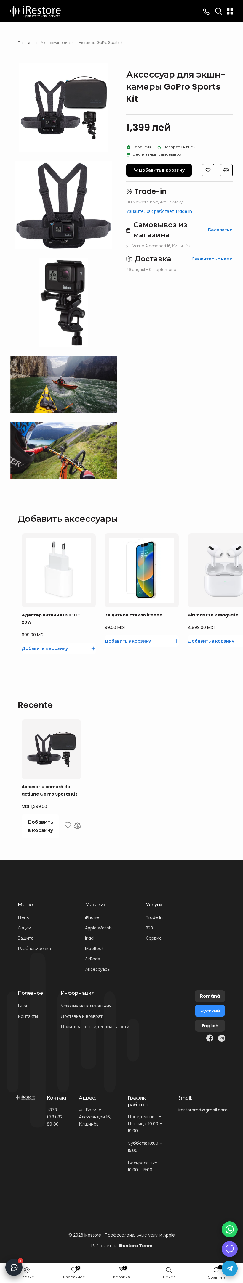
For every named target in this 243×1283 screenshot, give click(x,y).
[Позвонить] (206, 11)
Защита (25, 938)
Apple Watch (98, 928)
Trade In (154, 917)
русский (210, 1011)
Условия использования (86, 1006)
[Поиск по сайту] (219, 11)
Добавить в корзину (40, 826)
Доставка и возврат (82, 1016)
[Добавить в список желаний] (68, 826)
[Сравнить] (77, 826)
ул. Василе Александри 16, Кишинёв (95, 1117)
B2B (149, 928)
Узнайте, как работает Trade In (159, 211)
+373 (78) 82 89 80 (55, 1117)
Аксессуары (98, 969)
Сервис (154, 938)
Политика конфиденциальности (95, 1027)
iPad (89, 938)
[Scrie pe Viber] (230, 1249)
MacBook (94, 949)
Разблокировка (34, 949)
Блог (23, 1006)
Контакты (28, 1016)
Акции (24, 928)
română (210, 996)
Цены (24, 917)
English (210, 1026)
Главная (25, 42)
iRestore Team (135, 1246)
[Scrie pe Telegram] (230, 1268)
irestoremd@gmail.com (203, 1110)
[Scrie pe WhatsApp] (230, 1229)
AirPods (92, 959)
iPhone (92, 917)
